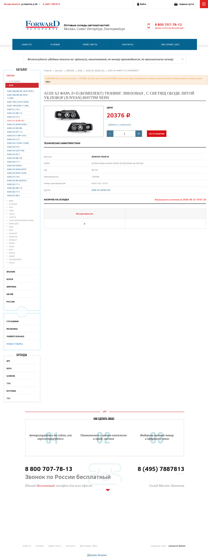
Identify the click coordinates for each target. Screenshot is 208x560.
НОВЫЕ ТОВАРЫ (14, 343)
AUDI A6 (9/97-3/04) (16, 173)
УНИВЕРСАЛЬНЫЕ (15, 336)
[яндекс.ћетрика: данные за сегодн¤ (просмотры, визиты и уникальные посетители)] (97, 555)
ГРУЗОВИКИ (12, 321)
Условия (55, 44)
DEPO (9, 368)
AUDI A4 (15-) (13, 146)
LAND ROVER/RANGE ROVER (21, 220)
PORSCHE (13, 236)
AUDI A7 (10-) (13, 176)
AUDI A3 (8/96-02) (15, 120)
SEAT (11, 249)
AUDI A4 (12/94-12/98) (18, 143)
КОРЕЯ (9, 279)
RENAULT (13, 239)
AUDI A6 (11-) (13, 161)
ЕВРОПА (10, 75)
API (8, 360)
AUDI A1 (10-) (13, 109)
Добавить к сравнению (119, 124)
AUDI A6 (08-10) (14, 158)
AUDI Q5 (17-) (13, 191)
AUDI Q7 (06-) (13, 195)
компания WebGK (177, 545)
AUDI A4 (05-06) (14, 128)
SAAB (11, 246)
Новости (27, 44)
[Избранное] (204, 7)
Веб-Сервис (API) (170, 44)
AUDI (11, 85)
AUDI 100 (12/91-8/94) (18, 101)
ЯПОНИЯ (10, 271)
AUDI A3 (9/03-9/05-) (17, 124)
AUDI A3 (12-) (13, 116)
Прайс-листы (90, 44)
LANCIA (12, 217)
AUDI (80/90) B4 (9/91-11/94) (18, 96)
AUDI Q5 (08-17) (14, 188)
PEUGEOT (13, 233)
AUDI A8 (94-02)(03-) (17, 180)
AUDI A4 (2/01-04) (15, 150)
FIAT (11, 207)
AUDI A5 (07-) (13, 154)
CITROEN (13, 204)
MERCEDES (14, 223)
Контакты (127, 44)
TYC (8, 398)
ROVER (12, 243)
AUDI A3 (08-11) (14, 113)
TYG (8, 383)
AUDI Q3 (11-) (13, 184)
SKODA (12, 253)
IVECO (12, 213)
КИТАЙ (9, 294)
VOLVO (12, 262)
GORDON (10, 375)
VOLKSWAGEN (15, 259)
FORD (11, 210)
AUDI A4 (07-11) (14, 131)
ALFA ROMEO (14, 81)
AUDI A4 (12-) (13, 139)
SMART (12, 256)
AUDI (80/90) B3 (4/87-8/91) (20, 91)
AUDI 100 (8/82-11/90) (18, 105)
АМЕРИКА (11, 286)
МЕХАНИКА (12, 328)
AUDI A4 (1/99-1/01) (16, 135)
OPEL (11, 230)
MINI (11, 226)
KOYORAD (11, 390)
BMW (11, 200)
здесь (48, 81)
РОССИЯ (10, 301)
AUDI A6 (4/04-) (14, 165)
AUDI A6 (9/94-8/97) (16, 169)
